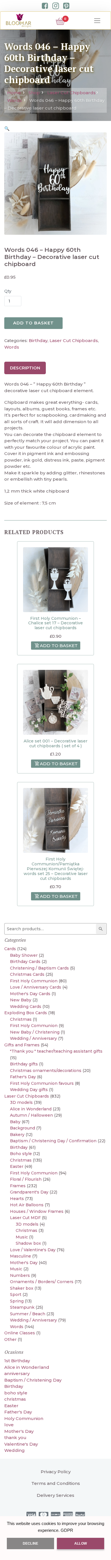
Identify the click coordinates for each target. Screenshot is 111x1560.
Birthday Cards (25, 961)
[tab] (25, 368)
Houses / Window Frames (36, 1211)
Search (102, 929)
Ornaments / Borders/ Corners (41, 1281)
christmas (15, 1399)
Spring (17, 1301)
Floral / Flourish (26, 1179)
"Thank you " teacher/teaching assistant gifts (56, 1051)
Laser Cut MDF (25, 1217)
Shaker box (21, 1288)
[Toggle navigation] (97, 20)
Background (22, 1128)
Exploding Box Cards (25, 1012)
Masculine (20, 1256)
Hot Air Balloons (27, 1204)
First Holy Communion (33, 980)
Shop (34, 92)
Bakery (17, 1134)
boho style (15, 1393)
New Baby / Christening (34, 1032)
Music (22, 1237)
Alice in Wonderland (31, 1109)
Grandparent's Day (29, 1192)
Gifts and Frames (22, 1044)
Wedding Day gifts (29, 1089)
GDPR (67, 1530)
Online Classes (19, 1332)
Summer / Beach (27, 1313)
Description (25, 368)
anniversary (17, 1373)
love (9, 1424)
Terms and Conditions (55, 1483)
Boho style (21, 1153)
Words (14, 100)
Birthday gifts (24, 1064)
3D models (21, 1102)
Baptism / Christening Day (32, 1380)
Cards (10, 948)
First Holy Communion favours (42, 1083)
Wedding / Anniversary (33, 1038)
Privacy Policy (56, 1471)
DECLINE (30, 1543)
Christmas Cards (27, 974)
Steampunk (22, 1307)
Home (14, 92)
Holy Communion (23, 1418)
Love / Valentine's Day (33, 1249)
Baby (15, 1121)
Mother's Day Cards (30, 993)
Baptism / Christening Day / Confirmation (53, 1140)
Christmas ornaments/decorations (45, 1070)
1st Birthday (17, 1360)
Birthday (38, 340)
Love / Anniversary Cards (35, 987)
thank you (15, 1437)
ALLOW (80, 1543)
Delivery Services (55, 1495)
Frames (18, 1185)
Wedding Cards (25, 1006)
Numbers (20, 1275)
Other (10, 1339)
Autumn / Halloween (31, 1115)
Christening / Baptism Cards (39, 968)
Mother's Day (24, 1262)
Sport (15, 1294)
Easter (16, 1166)
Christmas (21, 1019)
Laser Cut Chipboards (71, 92)
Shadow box (28, 1243)
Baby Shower (24, 955)
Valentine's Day (21, 1444)
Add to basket (33, 323)
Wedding (14, 1450)
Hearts (17, 1198)
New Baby (20, 1000)
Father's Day (23, 1076)
